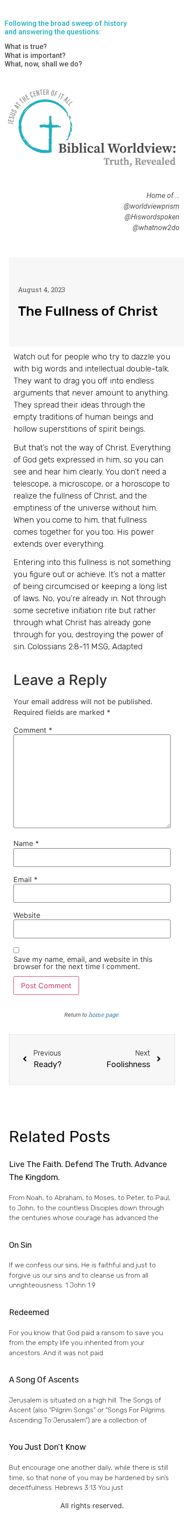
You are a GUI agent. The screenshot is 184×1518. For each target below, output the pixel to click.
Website (26, 915)
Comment (32, 730)
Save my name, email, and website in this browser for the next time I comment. (82, 963)
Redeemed (29, 1312)
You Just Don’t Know (47, 1447)
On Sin (20, 1245)
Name (26, 843)
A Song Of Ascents (44, 1380)
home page (103, 1015)
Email (25, 879)
